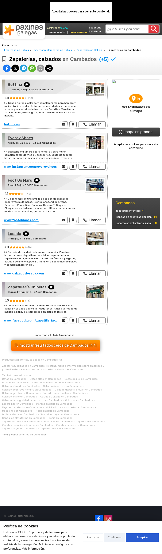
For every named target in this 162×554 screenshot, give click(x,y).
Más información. (33, 548)
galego (64, 28)
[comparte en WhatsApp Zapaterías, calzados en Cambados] (32, 68)
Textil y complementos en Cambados (24, 434)
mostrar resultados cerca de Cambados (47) (58, 345)
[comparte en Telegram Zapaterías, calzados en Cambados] (23, 68)
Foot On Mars (20, 180)
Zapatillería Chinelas (27, 287)
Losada (14, 233)
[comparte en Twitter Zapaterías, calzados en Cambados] (15, 68)
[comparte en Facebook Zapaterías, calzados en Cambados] (7, 68)
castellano (53, 28)
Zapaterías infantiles (128, 210)
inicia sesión (57, 32)
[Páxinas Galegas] (24, 30)
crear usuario (78, 32)
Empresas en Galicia (16, 50)
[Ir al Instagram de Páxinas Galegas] (108, 519)
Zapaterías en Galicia (89, 50)
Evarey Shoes (20, 138)
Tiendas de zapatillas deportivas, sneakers (134, 216)
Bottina (15, 84)
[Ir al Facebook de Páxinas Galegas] (99, 519)
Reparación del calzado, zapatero (134, 223)
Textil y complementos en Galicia (52, 50)
